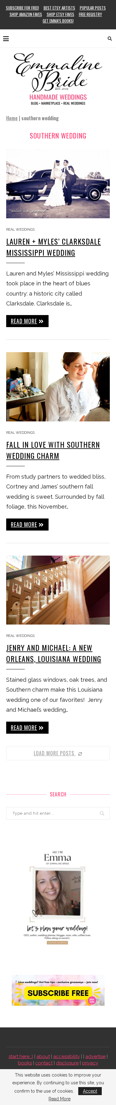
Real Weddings (20, 230)
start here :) (21, 1056)
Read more (24, 321)
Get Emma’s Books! (58, 21)
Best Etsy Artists (59, 8)
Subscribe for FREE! (22, 8)
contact (44, 1063)
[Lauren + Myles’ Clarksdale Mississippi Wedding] (58, 183)
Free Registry (90, 14)
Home (12, 118)
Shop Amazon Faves (26, 14)
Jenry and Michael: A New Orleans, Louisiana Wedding (53, 653)
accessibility (66, 1056)
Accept (90, 1091)
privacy (90, 1063)
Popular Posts (93, 8)
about (43, 1056)
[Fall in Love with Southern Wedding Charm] (58, 386)
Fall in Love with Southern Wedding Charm (53, 450)
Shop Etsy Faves (60, 14)
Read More (60, 1099)
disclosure (67, 1063)
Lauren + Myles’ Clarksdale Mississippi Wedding (53, 247)
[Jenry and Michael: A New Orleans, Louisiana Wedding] (58, 590)
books (25, 1063)
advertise (95, 1056)
